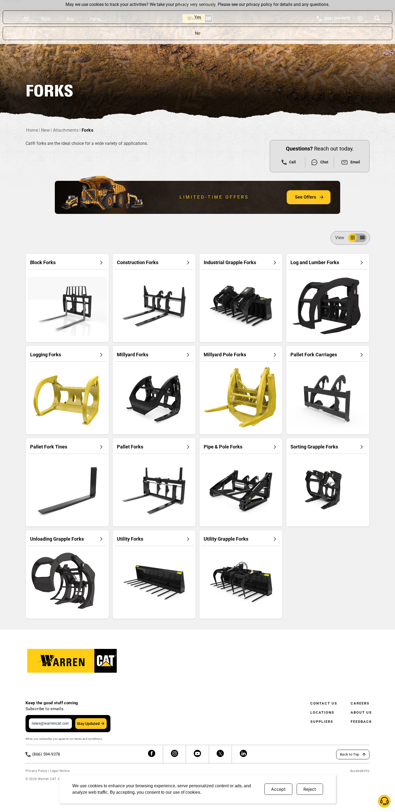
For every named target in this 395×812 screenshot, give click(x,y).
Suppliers (321, 722)
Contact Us (323, 703)
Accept (278, 789)
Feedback (361, 722)
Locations (322, 712)
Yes (197, 17)
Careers (360, 703)
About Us (361, 712)
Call (292, 162)
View (339, 237)
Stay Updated (88, 723)
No (197, 33)
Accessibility (359, 771)
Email (355, 162)
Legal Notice (60, 771)
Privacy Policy (37, 771)
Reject (309, 789)
